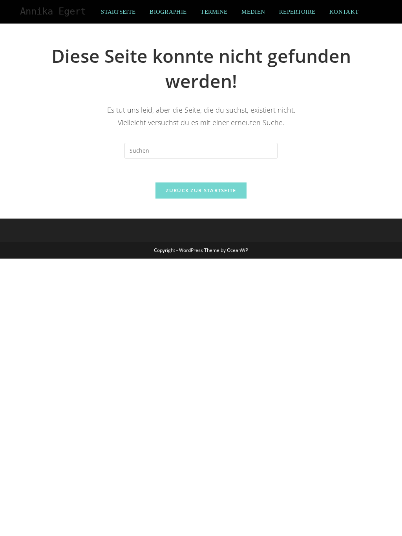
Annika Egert (53, 11)
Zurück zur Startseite (201, 190)
